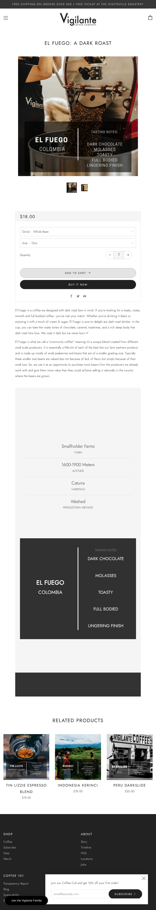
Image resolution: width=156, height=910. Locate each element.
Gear (6, 853)
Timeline (86, 847)
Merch (7, 859)
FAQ (84, 853)
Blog (6, 889)
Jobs (83, 864)
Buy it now (78, 284)
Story (84, 842)
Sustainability (11, 895)
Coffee (7, 842)
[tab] (72, 188)
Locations (87, 859)
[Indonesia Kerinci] (78, 757)
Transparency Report (16, 883)
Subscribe (9, 847)
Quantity (25, 255)
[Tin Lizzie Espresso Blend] (26, 757)
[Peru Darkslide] (130, 757)
